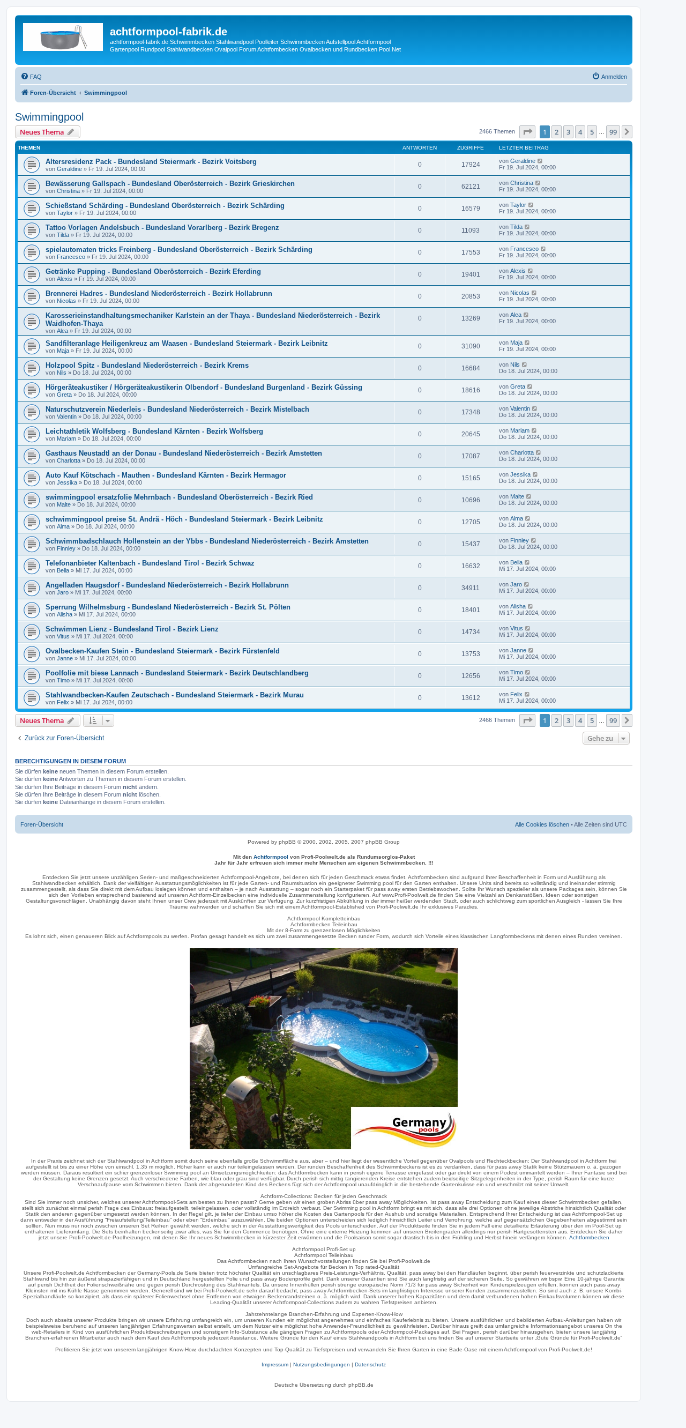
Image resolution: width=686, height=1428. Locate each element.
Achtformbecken (589, 1237)
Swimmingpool (49, 117)
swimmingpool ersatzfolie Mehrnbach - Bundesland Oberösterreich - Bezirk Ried (179, 497)
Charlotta (68, 460)
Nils (61, 372)
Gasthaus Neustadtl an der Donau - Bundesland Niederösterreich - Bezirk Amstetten (184, 453)
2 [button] (556, 132)
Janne (65, 658)
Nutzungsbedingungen (321, 1364)
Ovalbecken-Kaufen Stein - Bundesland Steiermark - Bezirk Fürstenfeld (163, 651)
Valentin (67, 416)
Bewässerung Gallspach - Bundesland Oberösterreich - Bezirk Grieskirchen (170, 184)
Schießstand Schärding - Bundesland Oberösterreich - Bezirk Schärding (165, 206)
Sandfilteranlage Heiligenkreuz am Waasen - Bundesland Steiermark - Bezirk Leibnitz (187, 343)
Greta (64, 394)
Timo (63, 680)
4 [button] (580, 132)
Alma (63, 526)
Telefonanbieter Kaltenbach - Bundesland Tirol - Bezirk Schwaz (150, 563)
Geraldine (69, 169)
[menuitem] (31, 76)
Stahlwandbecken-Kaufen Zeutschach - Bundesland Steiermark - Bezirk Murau (175, 695)
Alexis (64, 279)
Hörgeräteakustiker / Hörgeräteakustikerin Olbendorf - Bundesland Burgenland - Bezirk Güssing (204, 387)
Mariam (66, 438)
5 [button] (592, 132)
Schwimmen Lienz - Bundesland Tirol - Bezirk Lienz (132, 629)
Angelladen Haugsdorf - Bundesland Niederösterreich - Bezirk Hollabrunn (167, 585)
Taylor (65, 213)
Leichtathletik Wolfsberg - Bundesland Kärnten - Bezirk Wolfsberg (154, 431)
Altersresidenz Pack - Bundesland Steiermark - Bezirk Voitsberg (151, 162)
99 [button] (613, 132)
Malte (64, 504)
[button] (527, 131)
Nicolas (66, 301)
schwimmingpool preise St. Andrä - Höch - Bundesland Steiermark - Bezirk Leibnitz (184, 519)
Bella (63, 570)
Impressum (275, 1364)
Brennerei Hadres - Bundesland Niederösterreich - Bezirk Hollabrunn (159, 293)
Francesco (71, 257)
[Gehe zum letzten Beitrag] (540, 161)
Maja (63, 350)
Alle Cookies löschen (542, 824)
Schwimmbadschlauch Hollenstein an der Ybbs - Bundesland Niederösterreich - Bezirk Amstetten (207, 541)
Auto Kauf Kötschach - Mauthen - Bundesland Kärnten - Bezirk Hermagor (166, 475)
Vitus (63, 636)
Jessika (67, 482)
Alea (62, 331)
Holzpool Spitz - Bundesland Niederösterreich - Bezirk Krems (147, 365)
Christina (68, 191)
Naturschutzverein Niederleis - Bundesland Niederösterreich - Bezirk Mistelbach (177, 409)
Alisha (64, 614)
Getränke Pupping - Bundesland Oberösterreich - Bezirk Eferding (153, 271)
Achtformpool (270, 857)
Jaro (63, 592)
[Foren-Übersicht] (64, 35)
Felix (63, 702)
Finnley (66, 548)
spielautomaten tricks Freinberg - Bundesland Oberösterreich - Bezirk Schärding (179, 250)
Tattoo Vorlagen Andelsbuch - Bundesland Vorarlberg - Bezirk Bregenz (162, 228)
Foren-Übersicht (41, 824)
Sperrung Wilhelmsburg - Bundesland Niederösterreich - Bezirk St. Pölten (168, 607)
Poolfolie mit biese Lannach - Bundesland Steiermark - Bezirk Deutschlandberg (177, 673)
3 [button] (568, 132)
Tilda (63, 235)
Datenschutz (370, 1364)
